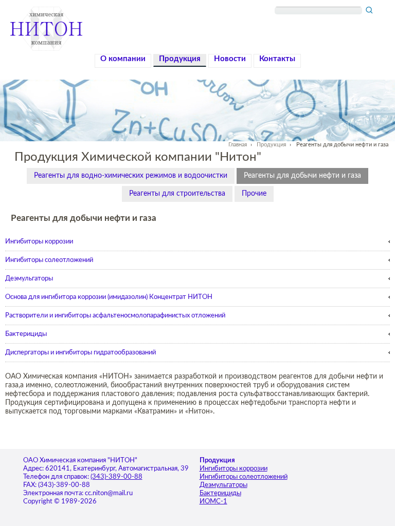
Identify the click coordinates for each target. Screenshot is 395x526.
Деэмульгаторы (29, 278)
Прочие (254, 193)
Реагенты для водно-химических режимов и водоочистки (130, 175)
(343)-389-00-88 (116, 477)
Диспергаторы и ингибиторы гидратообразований (80, 352)
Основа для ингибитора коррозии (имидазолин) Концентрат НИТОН (108, 297)
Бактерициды (26, 334)
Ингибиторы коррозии (39, 241)
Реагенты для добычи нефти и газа (302, 175)
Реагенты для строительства (177, 193)
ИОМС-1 (213, 501)
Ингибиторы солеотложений (49, 260)
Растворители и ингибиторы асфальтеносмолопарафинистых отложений (115, 315)
